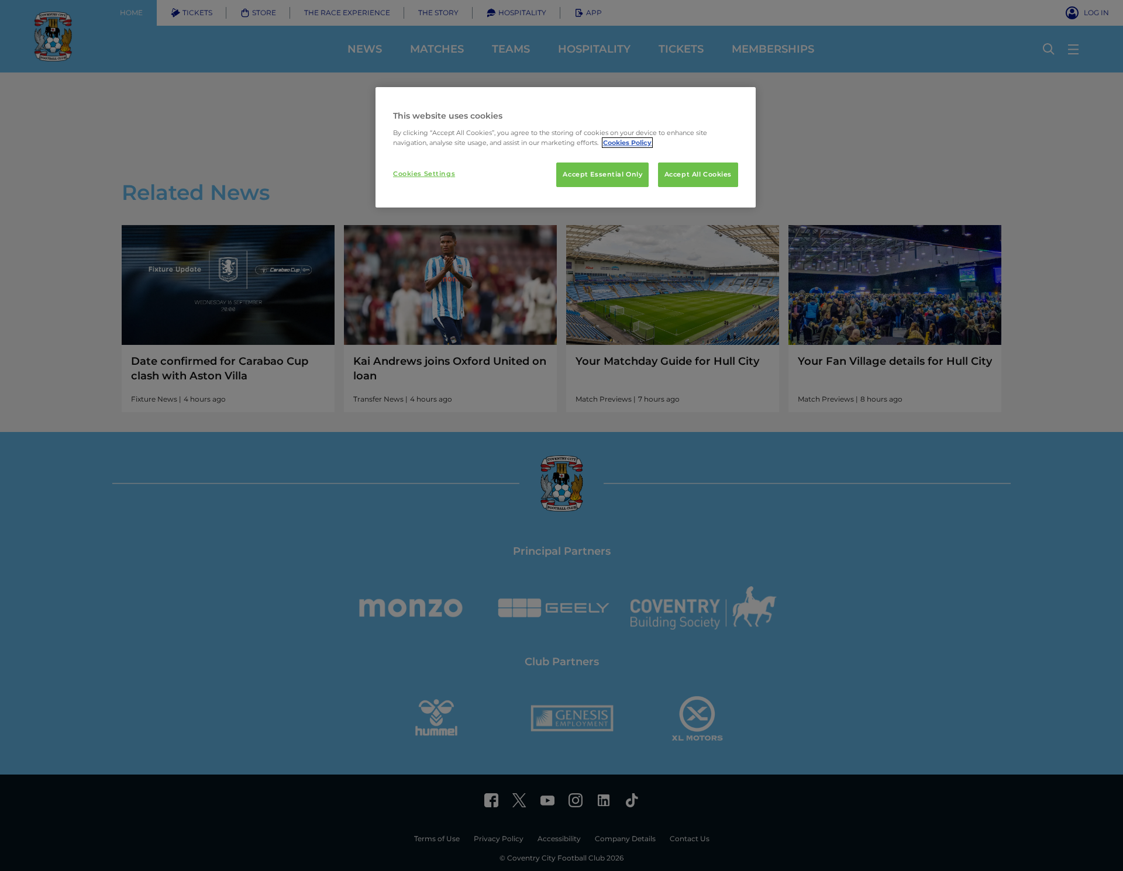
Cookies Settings (424, 174)
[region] (566, 147)
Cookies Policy (627, 143)
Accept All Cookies (698, 174)
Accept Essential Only (602, 174)
